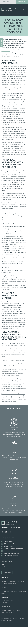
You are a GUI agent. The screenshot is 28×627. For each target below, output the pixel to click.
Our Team (4, 566)
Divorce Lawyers (8, 541)
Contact (3, 569)
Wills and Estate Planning (11, 555)
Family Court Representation (11, 553)
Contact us (14, 386)
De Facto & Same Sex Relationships (13, 548)
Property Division (8, 546)
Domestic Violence (9, 551)
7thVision (9, 620)
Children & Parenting (9, 544)
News (2, 564)
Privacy (22, 618)
